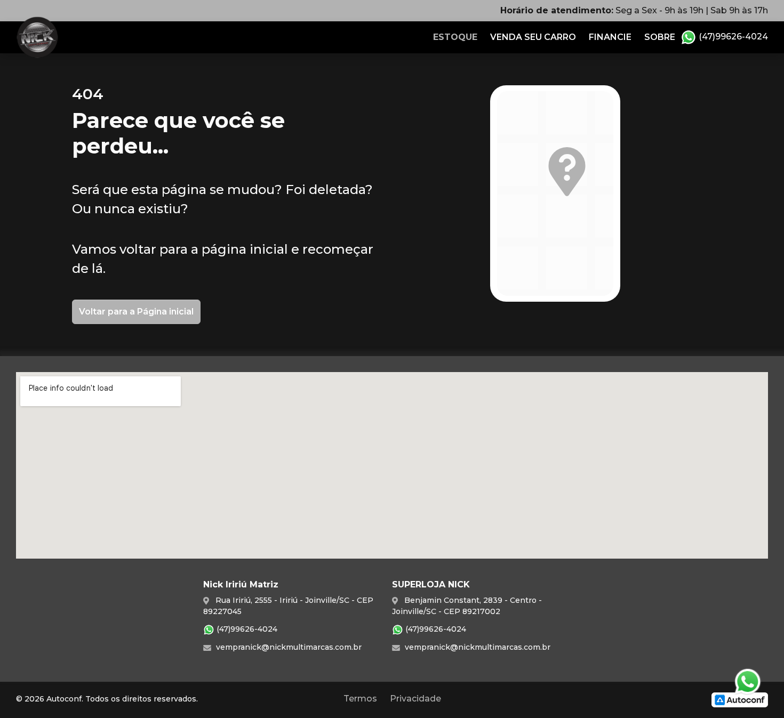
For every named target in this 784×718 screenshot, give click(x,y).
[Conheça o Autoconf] (739, 699)
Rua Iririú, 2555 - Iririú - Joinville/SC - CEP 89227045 (288, 605)
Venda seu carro (533, 37)
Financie (610, 37)
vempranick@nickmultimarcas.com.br (288, 647)
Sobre (659, 37)
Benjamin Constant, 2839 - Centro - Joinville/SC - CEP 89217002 (467, 605)
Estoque (455, 37)
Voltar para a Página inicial (136, 311)
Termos (360, 698)
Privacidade (415, 698)
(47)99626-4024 (732, 36)
